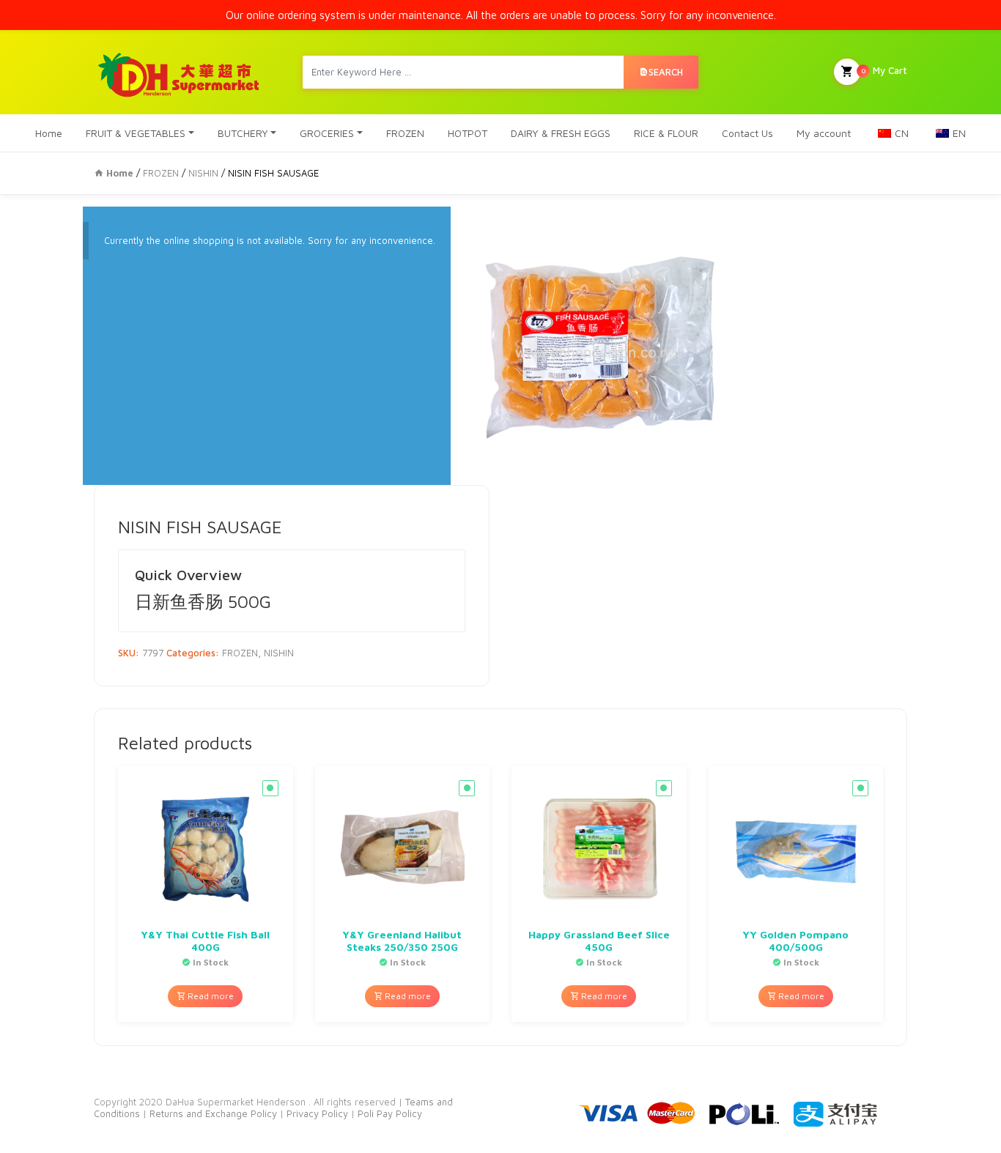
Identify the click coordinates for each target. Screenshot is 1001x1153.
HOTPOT (467, 133)
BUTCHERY (243, 133)
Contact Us (747, 133)
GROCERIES (327, 133)
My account (824, 133)
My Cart (884, 70)
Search (666, 72)
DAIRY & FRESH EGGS (560, 133)
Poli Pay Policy (390, 1113)
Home (48, 133)
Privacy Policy (319, 1113)
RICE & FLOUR (666, 133)
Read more (209, 995)
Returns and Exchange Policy (212, 1113)
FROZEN (405, 133)
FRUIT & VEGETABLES (135, 133)
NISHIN (203, 173)
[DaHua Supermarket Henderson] (179, 72)
